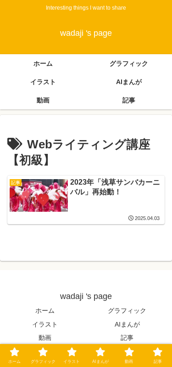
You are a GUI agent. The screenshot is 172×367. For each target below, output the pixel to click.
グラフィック (127, 310)
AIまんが (127, 324)
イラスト (45, 324)
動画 (45, 337)
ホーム (45, 310)
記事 (127, 337)
